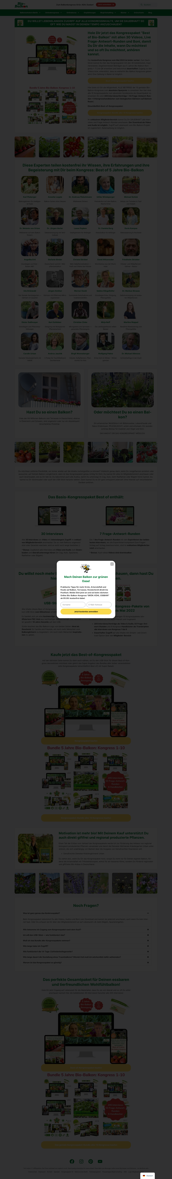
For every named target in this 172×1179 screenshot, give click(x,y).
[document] (86, 589)
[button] (112, 564)
